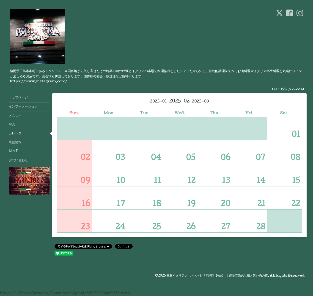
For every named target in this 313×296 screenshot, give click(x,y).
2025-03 (200, 102)
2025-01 (158, 102)
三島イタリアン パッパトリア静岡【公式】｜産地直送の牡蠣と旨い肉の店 (217, 275)
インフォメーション (23, 107)
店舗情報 (15, 142)
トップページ (18, 98)
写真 (12, 124)
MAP (14, 151)
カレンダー (17, 133)
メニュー (15, 116)
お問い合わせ (18, 160)
